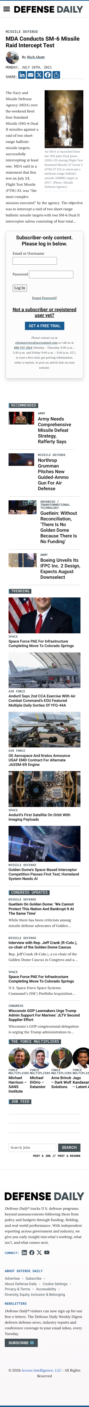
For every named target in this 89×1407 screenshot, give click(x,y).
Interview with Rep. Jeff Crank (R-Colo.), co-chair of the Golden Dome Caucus (43, 944)
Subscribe (33, 1278)
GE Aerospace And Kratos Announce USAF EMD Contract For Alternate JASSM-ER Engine (39, 760)
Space (13, 636)
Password (20, 274)
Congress (16, 1006)
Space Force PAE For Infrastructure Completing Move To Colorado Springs (41, 643)
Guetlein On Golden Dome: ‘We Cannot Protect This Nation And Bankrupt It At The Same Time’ (41, 908)
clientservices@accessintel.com (36, 343)
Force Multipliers (19, 1072)
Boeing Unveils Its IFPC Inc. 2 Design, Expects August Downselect (60, 568)
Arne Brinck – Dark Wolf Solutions (61, 1082)
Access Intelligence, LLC (41, 1370)
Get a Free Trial (45, 326)
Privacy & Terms (17, 1289)
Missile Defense (22, 32)
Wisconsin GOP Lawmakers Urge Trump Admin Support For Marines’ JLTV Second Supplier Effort (44, 1015)
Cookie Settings (55, 1284)
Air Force (17, 691)
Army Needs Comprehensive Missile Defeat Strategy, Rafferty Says (54, 430)
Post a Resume (69, 1156)
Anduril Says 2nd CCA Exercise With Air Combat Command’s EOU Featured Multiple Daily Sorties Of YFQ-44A (42, 700)
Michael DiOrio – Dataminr (38, 1082)
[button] (6, 9)
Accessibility (46, 1289)
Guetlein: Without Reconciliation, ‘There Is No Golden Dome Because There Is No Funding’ (58, 527)
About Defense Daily (21, 1284)
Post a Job (42, 1156)
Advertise (12, 1278)
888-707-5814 (23, 348)
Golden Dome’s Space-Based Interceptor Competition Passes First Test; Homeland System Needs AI (44, 874)
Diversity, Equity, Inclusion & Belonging (35, 1294)
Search (69, 1147)
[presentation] (19, 1057)
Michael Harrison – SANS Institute (18, 1085)
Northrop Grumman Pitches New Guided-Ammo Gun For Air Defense (53, 474)
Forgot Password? (44, 298)
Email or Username (28, 253)
